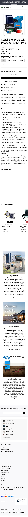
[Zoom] (22, 33)
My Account (4, 480)
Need (3, 1)
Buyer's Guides (4, 470)
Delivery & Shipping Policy (7, 451)
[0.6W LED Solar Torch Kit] (10, 220)
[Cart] (22, 7)
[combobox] (14, 11)
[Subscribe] (24, 413)
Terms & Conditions (5, 449)
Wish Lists (3, 478)
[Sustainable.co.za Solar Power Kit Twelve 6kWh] (10, 186)
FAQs (2, 476)
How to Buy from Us (5, 468)
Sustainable (10, 204)
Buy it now (14, 78)
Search (3, 461)
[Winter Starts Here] (14, 313)
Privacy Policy (4, 453)
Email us (13, 1)
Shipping (9, 71)
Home (2, 35)
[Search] (25, 11)
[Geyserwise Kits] (14, 262)
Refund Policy (4, 457)
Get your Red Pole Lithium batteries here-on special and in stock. (14, 3)
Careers (3, 459)
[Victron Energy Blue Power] (14, 366)
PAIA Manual (4, 455)
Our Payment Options (6, 466)
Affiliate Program (5, 472)
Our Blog (3, 474)
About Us (3, 447)
